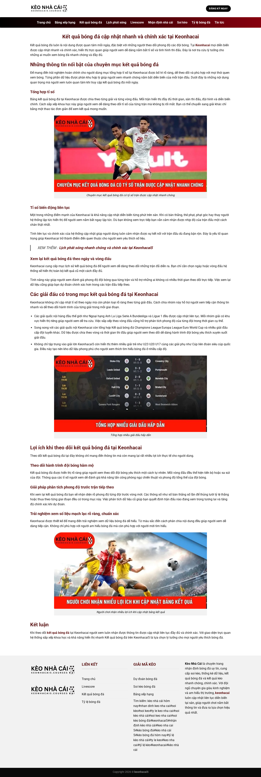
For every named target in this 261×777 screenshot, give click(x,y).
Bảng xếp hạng (65, 22)
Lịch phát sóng (116, 22)
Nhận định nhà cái (160, 22)
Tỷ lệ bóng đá (201, 22)
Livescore (137, 22)
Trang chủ (44, 22)
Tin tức (219, 22)
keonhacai (222, 693)
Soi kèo (182, 22)
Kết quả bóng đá (90, 22)
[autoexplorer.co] (49, 8)
